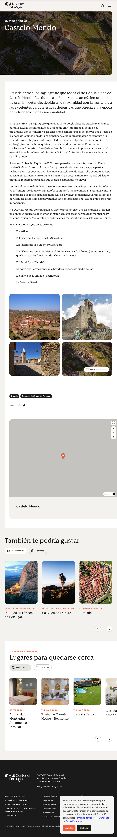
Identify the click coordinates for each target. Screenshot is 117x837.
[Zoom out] (113, 433)
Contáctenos (10, 815)
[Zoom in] (113, 428)
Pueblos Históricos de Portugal (36, 396)
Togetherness (49, 800)
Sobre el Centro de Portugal (17, 800)
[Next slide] (109, 629)
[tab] (16, 551)
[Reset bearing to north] (113, 437)
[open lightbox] (34, 317)
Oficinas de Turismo (51, 816)
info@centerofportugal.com (49, 786)
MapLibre (108, 494)
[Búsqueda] (102, 6)
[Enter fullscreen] (113, 423)
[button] (109, 6)
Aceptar (69, 827)
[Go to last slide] (98, 739)
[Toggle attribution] (114, 494)
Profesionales (48, 812)
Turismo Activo (49, 808)
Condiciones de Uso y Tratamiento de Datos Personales (20, 810)
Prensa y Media (49, 804)
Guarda (14, 396)
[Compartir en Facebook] (19, 405)
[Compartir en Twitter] (24, 405)
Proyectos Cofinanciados (16, 804)
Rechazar (84, 827)
